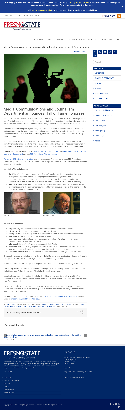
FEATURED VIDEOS (102, 98)
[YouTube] (105, 52)
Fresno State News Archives (74, 377)
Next (84, 51)
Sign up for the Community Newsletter (78, 372)
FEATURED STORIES (53, 304)
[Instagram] (110, 52)
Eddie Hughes (10, 304)
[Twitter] (100, 52)
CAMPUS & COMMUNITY (104, 78)
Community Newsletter (104, 115)
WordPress (48, 405)
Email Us (67, 368)
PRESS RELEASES (67, 304)
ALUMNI (43, 304)
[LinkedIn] (95, 55)
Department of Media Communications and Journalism (36, 306)
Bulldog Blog (100, 130)
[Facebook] (95, 52)
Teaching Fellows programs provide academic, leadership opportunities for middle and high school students (43, 336)
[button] (118, 39)
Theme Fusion (57, 405)
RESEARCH (99, 83)
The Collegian (100, 125)
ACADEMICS (99, 73)
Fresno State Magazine (104, 110)
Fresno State (100, 120)
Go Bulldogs (99, 136)
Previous (76, 51)
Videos (97, 141)
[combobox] (107, 62)
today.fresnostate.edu (79, 2)
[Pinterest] (115, 52)
